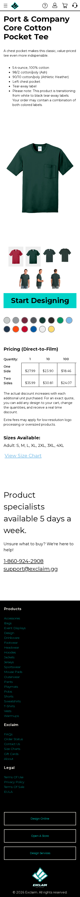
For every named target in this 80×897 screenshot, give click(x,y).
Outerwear (12, 677)
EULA (8, 792)
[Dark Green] (42, 320)
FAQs (8, 734)
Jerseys (9, 662)
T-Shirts (9, 706)
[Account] (55, 5)
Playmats (11, 687)
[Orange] (15, 329)
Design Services (40, 853)
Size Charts (12, 749)
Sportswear (12, 667)
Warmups (11, 716)
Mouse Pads (13, 672)
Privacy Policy (14, 782)
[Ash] (7, 320)
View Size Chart (23, 455)
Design (9, 633)
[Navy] (7, 329)
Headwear (11, 647)
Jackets (9, 657)
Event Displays (15, 628)
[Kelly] (60, 320)
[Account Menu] (5, 6)
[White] (42, 329)
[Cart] (65, 5)
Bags (8, 623)
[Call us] (74, 5)
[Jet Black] (51, 320)
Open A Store (40, 835)
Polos (8, 691)
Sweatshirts (12, 701)
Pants (8, 682)
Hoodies (10, 652)
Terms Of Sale (14, 787)
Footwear (11, 643)
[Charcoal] (33, 320)
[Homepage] (15, 5)
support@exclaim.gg (31, 569)
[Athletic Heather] (15, 320)
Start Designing (40, 300)
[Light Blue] (69, 320)
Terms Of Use (13, 777)
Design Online (40, 818)
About (8, 759)
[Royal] (33, 329)
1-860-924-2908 (24, 561)
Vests (7, 711)
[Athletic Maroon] (24, 320)
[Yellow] (51, 329)
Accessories (12, 618)
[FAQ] (45, 5)
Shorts (8, 696)
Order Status (13, 739)
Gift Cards (11, 754)
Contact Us (12, 744)
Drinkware (11, 638)
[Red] (24, 329)
